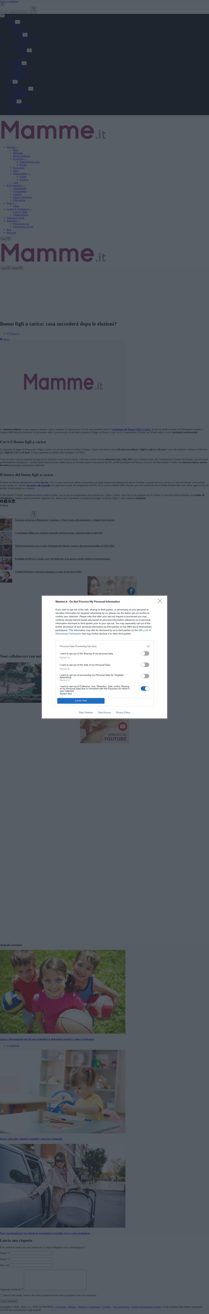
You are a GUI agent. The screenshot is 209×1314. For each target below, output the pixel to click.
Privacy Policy (123, 712)
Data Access (104, 712)
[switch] (145, 653)
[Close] (161, 602)
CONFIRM (81, 701)
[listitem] (104, 646)
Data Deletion (86, 712)
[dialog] (104, 657)
